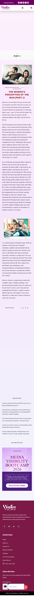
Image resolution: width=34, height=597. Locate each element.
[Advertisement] (17, 32)
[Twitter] (23, 307)
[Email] (27, 307)
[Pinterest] (25, 307)
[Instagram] (21, 3)
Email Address (7, 582)
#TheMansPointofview (12, 87)
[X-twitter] (26, 3)
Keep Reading (9, 308)
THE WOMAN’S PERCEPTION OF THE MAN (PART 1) (17, 95)
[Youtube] (28, 3)
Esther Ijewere (17, 89)
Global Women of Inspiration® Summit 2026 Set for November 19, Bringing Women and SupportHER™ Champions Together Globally (16, 412)
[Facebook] (19, 3)
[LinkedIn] (14, 526)
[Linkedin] (23, 3)
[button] (22, 7)
